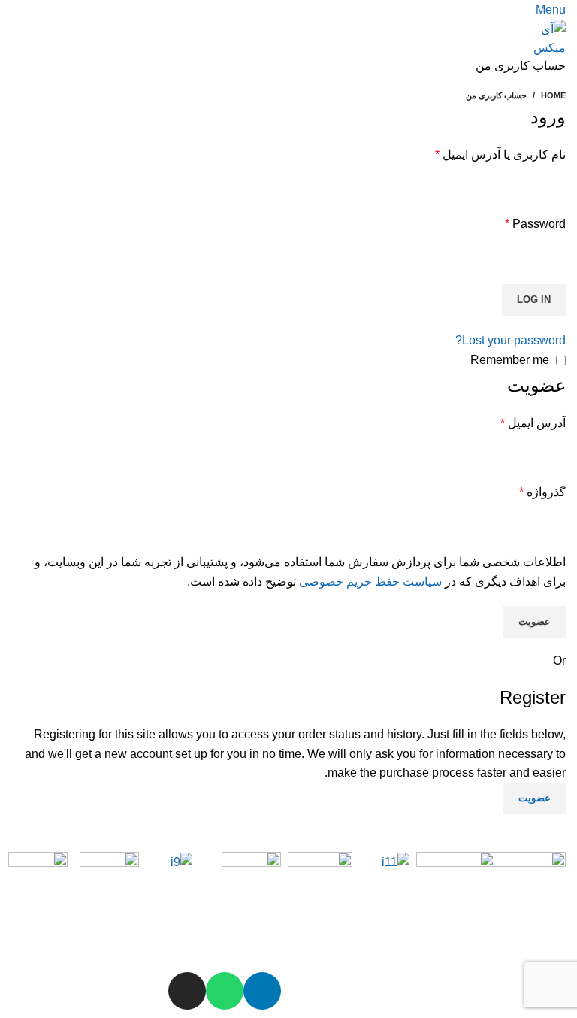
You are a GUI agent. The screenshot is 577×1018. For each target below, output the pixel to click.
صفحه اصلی (545, 940)
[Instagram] (187, 991)
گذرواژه (542, 492)
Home (553, 95)
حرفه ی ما (117, 937)
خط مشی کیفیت (396, 900)
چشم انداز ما (332, 937)
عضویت (534, 621)
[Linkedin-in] (262, 991)
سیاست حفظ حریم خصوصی (370, 581)
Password (535, 223)
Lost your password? (510, 340)
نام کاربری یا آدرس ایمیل (500, 154)
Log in (534, 299)
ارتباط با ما (45, 937)
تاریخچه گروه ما (472, 937)
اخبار (268, 930)
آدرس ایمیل (533, 423)
